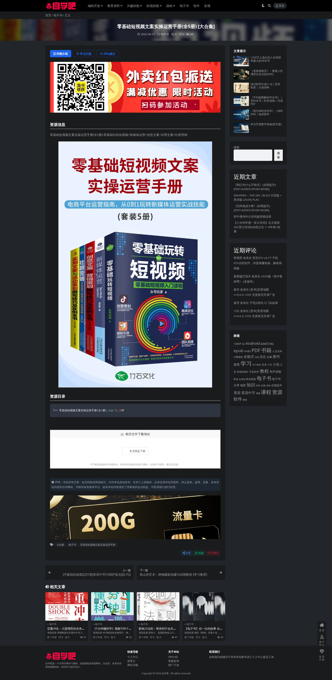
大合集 (60, 544)
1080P (237, 344)
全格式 (249, 356)
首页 (48, 15)
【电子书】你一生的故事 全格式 (203, 630)
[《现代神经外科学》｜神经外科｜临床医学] (241, 114)
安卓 (264, 364)
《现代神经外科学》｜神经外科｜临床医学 (267, 112)
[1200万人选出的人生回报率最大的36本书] (241, 61)
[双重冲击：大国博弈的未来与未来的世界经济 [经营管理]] (66, 606)
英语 (237, 392)
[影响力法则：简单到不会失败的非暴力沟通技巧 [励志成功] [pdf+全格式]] (158, 606)
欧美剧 (242, 379)
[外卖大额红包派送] (135, 88)
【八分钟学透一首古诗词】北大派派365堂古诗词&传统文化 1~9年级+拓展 (257, 227)
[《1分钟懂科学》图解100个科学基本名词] (112, 606)
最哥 (236, 289)
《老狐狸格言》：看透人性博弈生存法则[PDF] (267, 72)
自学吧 (165, 673)
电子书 (184, 6)
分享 (188, 553)
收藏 (200, 553)
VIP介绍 (173, 657)
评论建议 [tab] (109, 54)
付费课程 (238, 357)
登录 (281, 5)
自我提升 (276, 385)
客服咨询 (173, 661)
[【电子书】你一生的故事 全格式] (204, 606)
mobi (247, 351)
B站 (271, 344)
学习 (246, 363)
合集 (269, 357)
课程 (266, 392)
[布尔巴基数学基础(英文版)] (241, 128)
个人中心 (132, 657)
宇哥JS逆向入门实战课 (264, 303)
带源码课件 (242, 371)
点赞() (215, 553)
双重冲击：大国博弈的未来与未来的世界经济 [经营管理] (66, 630)
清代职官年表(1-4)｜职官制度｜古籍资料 (265, 85)
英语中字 (248, 392)
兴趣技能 (133, 6)
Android (253, 343)
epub (238, 350)
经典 (263, 385)
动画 (257, 357)
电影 (243, 385)
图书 (276, 356)
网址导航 (132, 665)
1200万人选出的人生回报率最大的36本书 (266, 59)
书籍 (266, 350)
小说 (276, 364)
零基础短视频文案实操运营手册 (97, 544)
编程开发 (94, 6)
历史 (263, 357)
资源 (277, 392)
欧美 (236, 379)
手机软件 (254, 371)
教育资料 (113, 6)
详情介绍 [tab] (62, 54)
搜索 (236, 147)
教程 (264, 371)
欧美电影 (251, 379)
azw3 (265, 343)
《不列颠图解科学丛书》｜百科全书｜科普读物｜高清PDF (267, 101)
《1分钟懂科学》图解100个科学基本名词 (112, 630)
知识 (251, 384)
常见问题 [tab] (85, 54)
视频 (258, 393)
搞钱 (169, 6)
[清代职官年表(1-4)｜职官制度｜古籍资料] (241, 88)
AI (243, 344)
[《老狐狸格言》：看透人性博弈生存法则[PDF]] (241, 74)
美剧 (268, 385)
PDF (255, 350)
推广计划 (173, 665)
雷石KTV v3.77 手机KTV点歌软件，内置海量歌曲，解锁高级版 (258, 263)
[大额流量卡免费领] (135, 518)
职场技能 (153, 6)
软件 (196, 6)
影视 (207, 6)
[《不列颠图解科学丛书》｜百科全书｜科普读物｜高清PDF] (241, 101)
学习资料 (256, 364)
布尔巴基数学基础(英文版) (266, 124)
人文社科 (277, 351)
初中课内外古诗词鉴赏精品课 (252, 216)
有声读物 (275, 371)
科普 (258, 385)
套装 (237, 364)
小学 (269, 364)
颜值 (245, 399)
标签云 (131, 661)
